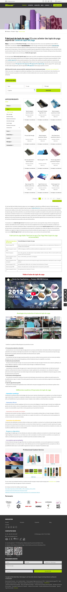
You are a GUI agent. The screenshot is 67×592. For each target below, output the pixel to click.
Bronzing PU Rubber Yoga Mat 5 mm (42, 112)
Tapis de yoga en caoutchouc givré (29, 112)
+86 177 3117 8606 (45, 534)
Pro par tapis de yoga (29, 135)
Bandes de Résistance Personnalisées (47, 586)
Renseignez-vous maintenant (30, 119)
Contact (47, 5)
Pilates (8, 105)
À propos (30, 5)
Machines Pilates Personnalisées (13, 584)
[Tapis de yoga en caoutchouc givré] (29, 104)
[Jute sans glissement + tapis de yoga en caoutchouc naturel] (29, 152)
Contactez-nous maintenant (51, 69)
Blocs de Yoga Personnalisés (27, 584)
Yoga (17, 31)
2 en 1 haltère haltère (21, 581)
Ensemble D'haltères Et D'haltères (19, 586)
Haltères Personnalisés (33, 586)
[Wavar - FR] (9, 5)
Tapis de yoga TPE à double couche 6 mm (29, 184)
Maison (8, 31)
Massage (9, 141)
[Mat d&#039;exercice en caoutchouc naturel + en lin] (56, 128)
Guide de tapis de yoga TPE (52, 581)
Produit (24, 5)
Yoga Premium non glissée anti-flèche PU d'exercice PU (42, 185)
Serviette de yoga (10, 121)
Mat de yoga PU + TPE (43, 159)
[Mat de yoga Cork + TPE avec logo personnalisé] (56, 176)
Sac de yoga (9, 123)
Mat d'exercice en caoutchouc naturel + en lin (55, 136)
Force (8, 131)
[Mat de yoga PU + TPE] (42, 152)
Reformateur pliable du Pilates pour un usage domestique (31, 582)
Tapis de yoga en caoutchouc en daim (55, 112)
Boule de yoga (10, 116)
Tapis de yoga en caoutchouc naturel (42, 136)
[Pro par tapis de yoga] (29, 128)
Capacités (37, 5)
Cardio (8, 138)
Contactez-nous (52, 481)
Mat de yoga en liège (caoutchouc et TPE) (35, 581)
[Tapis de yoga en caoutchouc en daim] (56, 104)
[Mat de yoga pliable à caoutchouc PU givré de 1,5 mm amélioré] (56, 152)
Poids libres (9, 134)
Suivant (58, 198)
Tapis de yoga (10, 112)
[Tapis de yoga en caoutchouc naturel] (42, 128)
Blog (42, 5)
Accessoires (9, 127)
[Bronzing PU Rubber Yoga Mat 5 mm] (42, 104)
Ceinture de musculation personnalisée (43, 584)
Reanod (48, 576)
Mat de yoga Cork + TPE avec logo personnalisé (55, 185)
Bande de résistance (11, 118)
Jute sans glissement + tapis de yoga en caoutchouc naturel (29, 160)
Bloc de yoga (9, 114)
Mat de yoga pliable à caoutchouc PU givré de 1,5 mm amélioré (55, 160)
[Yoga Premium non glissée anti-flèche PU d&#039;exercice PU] (42, 176)
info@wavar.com (11, 1)
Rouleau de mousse (11, 125)
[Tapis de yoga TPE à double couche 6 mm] (29, 176)
